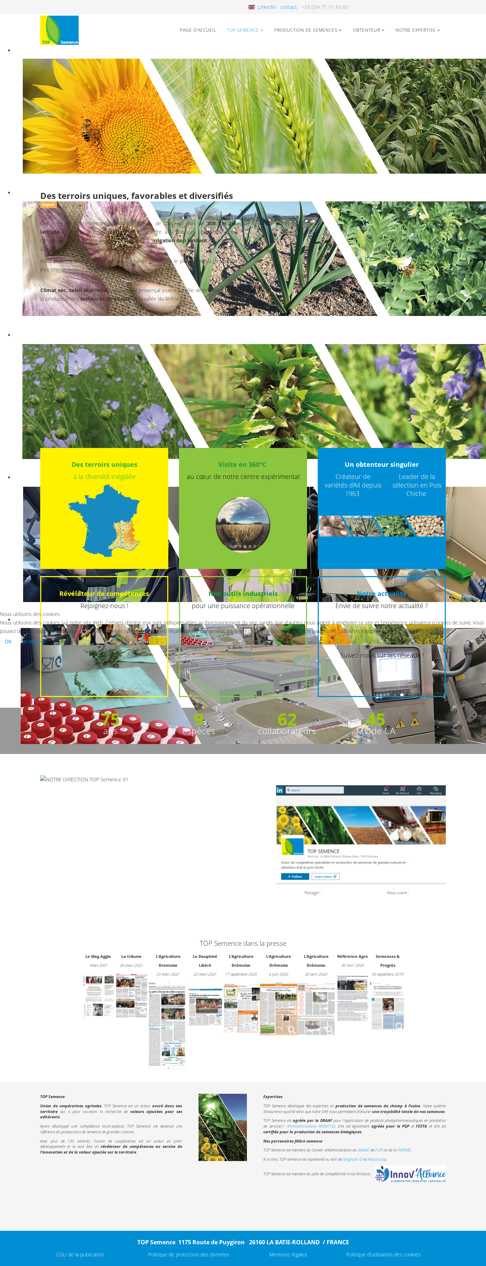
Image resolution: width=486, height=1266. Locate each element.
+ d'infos (243, 651)
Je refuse (32, 641)
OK (8, 641)
